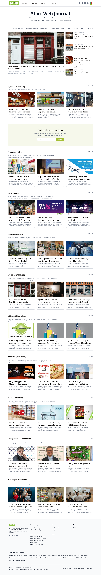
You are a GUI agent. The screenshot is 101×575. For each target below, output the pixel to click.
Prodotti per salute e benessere (53, 557)
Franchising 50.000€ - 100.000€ (38, 538)
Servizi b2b (84, 557)
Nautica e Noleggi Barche (37, 557)
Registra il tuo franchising (36, 544)
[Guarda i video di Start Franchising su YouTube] (88, 3)
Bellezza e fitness (52, 555)
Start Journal (53, 3)
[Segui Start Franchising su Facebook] (82, 3)
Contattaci (75, 530)
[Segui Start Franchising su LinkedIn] (85, 3)
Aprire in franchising (18, 28)
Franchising (34, 3)
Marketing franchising (92, 28)
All (9, 28)
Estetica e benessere (83, 555)
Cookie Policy (81, 568)
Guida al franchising (66, 28)
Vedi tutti (90, 86)
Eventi (53, 534)
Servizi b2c (11, 560)
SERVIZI (77, 557)
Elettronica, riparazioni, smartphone (67, 555)
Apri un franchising (35, 528)
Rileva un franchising (35, 530)
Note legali (89, 568)
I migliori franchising (79, 28)
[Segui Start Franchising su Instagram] (80, 3)
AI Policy (74, 568)
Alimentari (32, 555)
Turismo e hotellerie (21, 560)
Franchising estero (54, 28)
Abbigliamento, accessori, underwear (18, 555)
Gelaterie (19, 557)
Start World (43, 3)
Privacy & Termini (66, 568)
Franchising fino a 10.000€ (36, 532)
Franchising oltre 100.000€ (37, 540)
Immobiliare (26, 557)
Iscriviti (60, 139)
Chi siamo (24, 3)
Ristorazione (71, 557)
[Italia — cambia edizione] (91, 3)
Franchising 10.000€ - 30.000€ (37, 534)
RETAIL (64, 557)
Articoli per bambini (41, 555)
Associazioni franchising (32, 28)
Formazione (12, 557)
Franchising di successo (58, 528)
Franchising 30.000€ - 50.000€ (37, 536)
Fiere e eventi (43, 28)
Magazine (54, 532)
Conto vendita (33, 542)
